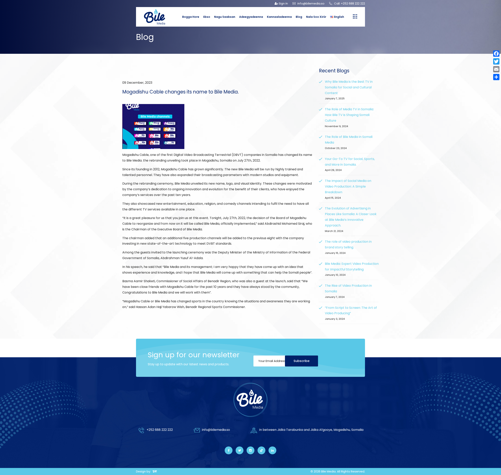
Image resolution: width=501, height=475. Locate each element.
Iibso (206, 17)
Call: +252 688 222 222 (349, 3)
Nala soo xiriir (316, 17)
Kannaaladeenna (279, 17)
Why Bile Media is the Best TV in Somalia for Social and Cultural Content (349, 87)
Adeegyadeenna (251, 17)
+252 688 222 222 (160, 429)
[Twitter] (496, 61)
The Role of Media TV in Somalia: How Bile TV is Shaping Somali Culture (349, 115)
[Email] (496, 69)
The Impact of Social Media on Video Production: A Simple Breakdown (348, 186)
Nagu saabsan (224, 17)
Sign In (283, 3)
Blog (299, 17)
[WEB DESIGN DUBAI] (154, 471)
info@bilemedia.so (310, 3)
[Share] (496, 77)
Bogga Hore (190, 17)
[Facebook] (496, 53)
